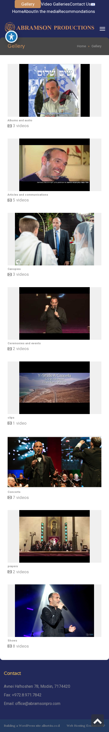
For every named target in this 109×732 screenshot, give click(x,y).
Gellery (27, 4)
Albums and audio (20, 120)
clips (11, 417)
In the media (47, 11)
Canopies (14, 269)
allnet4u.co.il (51, 725)
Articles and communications (28, 194)
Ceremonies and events (24, 343)
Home (18, 11)
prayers (13, 566)
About (29, 11)
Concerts (14, 492)
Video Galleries (55, 4)
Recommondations (77, 11)
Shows (12, 640)
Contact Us (80, 4)
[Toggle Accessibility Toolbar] (11, 37)
